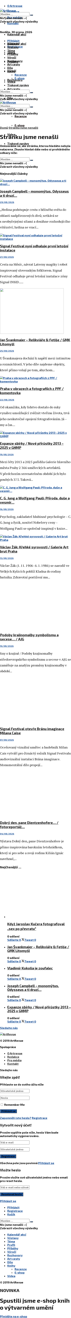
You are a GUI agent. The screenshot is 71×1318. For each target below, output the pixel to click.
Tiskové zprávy (18, 143)
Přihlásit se (46, 1163)
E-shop (20, 125)
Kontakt (13, 23)
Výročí (11, 57)
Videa (11, 81)
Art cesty (13, 89)
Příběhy (12, 54)
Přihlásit (13, 1207)
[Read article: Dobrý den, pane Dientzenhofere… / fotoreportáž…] (35, 794)
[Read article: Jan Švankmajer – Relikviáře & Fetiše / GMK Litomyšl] (35, 311)
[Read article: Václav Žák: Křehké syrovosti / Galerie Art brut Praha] (35, 538)
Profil (11, 1245)
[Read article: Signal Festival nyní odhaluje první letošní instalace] (35, 237)
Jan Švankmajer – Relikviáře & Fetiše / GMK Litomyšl (38, 949)
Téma (11, 50)
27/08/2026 (7, 257)
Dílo (10, 67)
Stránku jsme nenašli (23, 127)
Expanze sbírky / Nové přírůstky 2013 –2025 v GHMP (39, 1009)
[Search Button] (31, 15)
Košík (11, 1214)
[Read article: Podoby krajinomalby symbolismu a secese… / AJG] (35, 607)
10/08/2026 (7, 646)
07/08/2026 (7, 739)
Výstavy (13, 47)
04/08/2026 (7, 833)
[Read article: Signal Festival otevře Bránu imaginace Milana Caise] (35, 700)
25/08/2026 (7, 350)
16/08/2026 (7, 509)
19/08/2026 (7, 454)
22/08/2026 (7, 399)
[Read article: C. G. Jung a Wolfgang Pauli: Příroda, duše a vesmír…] (35, 489)
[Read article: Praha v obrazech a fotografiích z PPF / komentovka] (35, 379)
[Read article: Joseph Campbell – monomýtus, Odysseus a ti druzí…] (35, 182)
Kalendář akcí (16, 34)
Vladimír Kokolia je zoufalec (30, 968)
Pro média (14, 1060)
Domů (4, 127)
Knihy (11, 71)
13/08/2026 (7, 558)
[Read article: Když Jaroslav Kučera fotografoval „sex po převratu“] (39, 895)
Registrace (39, 1118)
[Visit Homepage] (8, 10)
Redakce (13, 1056)
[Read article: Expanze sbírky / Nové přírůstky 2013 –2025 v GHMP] (35, 434)
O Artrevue (14, 5)
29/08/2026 (7, 202)
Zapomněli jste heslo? (15, 1118)
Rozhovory (15, 61)
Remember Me (14, 1104)
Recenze (21, 116)
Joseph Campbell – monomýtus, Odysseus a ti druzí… (33, 988)
